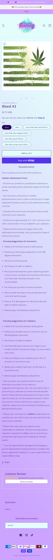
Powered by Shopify (34, 555)
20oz (7, 127)
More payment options (26, 167)
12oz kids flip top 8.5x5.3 (37, 127)
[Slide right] (32, 98)
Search (8, 509)
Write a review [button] (26, 481)
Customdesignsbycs (23, 555)
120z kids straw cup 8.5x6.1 (16, 144)
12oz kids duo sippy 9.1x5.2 (16, 133)
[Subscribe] (45, 525)
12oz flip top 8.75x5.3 (14, 139)
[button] (3, 25)
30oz (17, 127)
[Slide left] (21, 98)
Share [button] (7, 462)
